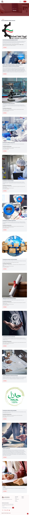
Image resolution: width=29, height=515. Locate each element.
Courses (16, 500)
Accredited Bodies (17, 499)
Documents (16, 501)
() (8, 149)
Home (13, 8)
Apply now (5, 47)
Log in (25, 1)
